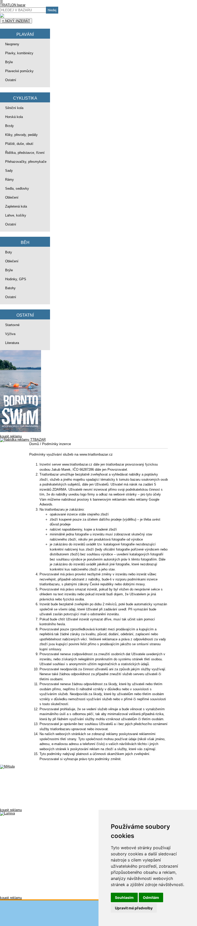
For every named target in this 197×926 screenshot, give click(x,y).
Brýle (9, 62)
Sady (9, 171)
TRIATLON (12, 5)
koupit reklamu (11, 436)
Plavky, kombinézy (19, 53)
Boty (8, 252)
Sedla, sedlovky (17, 188)
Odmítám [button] (151, 897)
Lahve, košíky (15, 215)
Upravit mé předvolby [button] (134, 908)
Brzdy (9, 126)
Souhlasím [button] (124, 897)
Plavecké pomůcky (19, 71)
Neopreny (12, 44)
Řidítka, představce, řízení (25, 153)
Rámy (9, 179)
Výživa (10, 334)
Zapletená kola (16, 206)
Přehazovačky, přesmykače (25, 162)
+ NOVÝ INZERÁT (16, 21)
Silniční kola (14, 108)
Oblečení (11, 197)
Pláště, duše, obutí (19, 144)
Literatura (12, 343)
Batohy (10, 288)
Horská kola (14, 117)
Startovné (12, 325)
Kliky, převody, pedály (21, 135)
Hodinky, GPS (15, 279)
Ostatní (10, 80)
